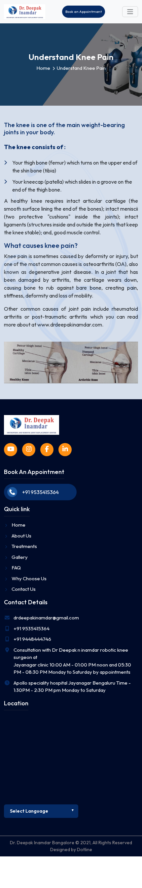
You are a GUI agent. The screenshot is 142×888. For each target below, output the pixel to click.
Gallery (20, 557)
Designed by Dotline (71, 849)
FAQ (16, 567)
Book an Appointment (83, 11)
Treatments (24, 546)
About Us (21, 536)
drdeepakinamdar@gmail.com (46, 617)
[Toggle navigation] (130, 11)
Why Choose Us (29, 578)
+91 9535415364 (40, 492)
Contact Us (24, 589)
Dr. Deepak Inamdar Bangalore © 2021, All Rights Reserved (71, 843)
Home (43, 68)
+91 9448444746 (32, 639)
